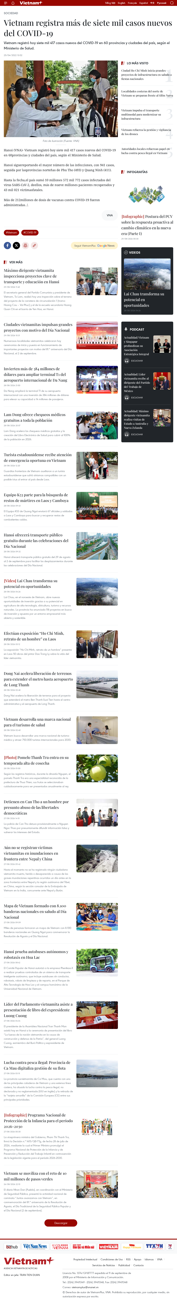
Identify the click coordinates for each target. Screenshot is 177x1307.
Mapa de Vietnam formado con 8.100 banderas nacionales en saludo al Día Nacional (35, 911)
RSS (128, 1259)
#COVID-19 (30, 232)
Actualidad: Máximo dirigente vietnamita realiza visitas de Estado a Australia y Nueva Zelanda (137, 419)
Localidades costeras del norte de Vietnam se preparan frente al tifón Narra (147, 93)
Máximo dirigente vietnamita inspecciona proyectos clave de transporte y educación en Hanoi (31, 276)
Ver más (16, 262)
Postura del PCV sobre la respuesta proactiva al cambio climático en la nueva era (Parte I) (147, 225)
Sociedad (11, 13)
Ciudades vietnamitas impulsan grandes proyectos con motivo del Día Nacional (38, 327)
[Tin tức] (166, 1246)
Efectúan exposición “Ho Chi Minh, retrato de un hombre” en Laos (34, 636)
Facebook (7, 245)
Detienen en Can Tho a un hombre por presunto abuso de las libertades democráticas (36, 807)
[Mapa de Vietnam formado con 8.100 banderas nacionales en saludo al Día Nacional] (97, 917)
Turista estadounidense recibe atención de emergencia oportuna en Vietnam (38, 457)
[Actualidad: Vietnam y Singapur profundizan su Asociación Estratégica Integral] (162, 344)
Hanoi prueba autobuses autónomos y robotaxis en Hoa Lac (36, 954)
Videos (134, 252)
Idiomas (149, 1259)
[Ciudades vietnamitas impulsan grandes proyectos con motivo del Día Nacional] (97, 335)
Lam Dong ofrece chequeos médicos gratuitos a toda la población (35, 417)
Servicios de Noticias (103, 1265)
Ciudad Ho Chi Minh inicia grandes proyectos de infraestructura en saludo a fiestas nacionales (146, 75)
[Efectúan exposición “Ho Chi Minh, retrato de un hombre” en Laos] (97, 644)
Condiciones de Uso (112, 1259)
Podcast (137, 329)
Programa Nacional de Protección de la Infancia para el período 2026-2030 (38, 1120)
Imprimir (25, 245)
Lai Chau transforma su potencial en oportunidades (30, 583)
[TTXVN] (136, 1246)
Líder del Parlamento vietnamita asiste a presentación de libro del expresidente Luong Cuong (38, 1009)
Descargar (60, 1223)
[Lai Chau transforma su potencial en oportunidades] (97, 592)
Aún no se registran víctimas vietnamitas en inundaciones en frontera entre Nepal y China (31, 853)
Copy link (34, 245)
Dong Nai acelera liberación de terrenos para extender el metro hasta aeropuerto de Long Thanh (38, 679)
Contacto (138, 1265)
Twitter (16, 245)
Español (143, 2)
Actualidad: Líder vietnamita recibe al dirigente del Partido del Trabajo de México (137, 382)
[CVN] (42, 1246)
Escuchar (137, 360)
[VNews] (152, 1246)
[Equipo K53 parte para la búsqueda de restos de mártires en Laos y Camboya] (97, 506)
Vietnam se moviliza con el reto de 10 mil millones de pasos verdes (35, 1176)
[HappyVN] (114, 1246)
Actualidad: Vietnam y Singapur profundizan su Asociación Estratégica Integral (136, 346)
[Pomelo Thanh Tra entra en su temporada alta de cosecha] (97, 768)
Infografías (137, 172)
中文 (152, 3)
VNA (159, 1259)
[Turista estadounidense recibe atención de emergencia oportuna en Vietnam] (97, 465)
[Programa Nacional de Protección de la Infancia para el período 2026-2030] (97, 1126)
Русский (161, 3)
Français (132, 2)
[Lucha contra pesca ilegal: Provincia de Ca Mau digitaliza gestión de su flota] (97, 1073)
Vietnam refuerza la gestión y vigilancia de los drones (146, 132)
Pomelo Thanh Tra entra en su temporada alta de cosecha (36, 760)
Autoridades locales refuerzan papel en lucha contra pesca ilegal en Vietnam (145, 151)
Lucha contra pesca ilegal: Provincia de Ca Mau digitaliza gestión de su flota (37, 1065)
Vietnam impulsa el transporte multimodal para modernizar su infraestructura (141, 114)
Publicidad (124, 1265)
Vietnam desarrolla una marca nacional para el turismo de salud (37, 722)
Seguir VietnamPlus (85, 245)
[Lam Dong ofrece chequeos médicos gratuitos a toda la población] (97, 425)
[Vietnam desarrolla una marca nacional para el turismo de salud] (97, 730)
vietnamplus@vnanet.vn (85, 1287)
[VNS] (17, 1246)
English (121, 2)
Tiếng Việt (110, 2)
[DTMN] (65, 1246)
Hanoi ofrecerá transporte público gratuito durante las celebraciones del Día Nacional (36, 540)
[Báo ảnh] (90, 1246)
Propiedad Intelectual (85, 1259)
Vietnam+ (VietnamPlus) (31, 3)
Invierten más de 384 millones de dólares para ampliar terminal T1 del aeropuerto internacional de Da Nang (35, 374)
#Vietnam (11, 232)
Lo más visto (137, 63)
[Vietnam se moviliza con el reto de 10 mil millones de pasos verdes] (97, 1184)
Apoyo (137, 1259)
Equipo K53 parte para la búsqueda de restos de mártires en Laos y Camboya (36, 497)
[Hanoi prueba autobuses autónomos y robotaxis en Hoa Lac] (97, 962)
